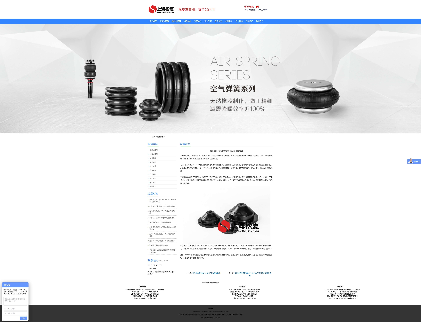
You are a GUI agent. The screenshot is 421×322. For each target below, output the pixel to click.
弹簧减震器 (164, 21)
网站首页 (153, 21)
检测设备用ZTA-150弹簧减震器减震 (161, 218)
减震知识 (197, 21)
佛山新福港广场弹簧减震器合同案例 (342, 294)
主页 (153, 137)
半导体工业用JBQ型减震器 (158, 245)
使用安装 (218, 21)
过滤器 (226, 311)
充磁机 (222, 311)
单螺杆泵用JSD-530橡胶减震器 (160, 222)
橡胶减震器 (176, 21)
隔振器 (261, 180)
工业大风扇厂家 (197, 311)
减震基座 (187, 21)
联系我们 (259, 21)
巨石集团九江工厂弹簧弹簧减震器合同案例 (342, 292)
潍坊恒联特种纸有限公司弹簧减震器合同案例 (342, 296)
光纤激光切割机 (206, 311)
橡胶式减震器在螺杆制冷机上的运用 (244, 298)
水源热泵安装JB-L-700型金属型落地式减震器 (244, 289)
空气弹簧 (208, 21)
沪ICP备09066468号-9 (207, 317)
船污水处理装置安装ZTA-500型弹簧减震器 (244, 292)
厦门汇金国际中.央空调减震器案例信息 (342, 298)
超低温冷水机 (186, 156)
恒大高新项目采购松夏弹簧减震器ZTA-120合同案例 (342, 289)
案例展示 (228, 21)
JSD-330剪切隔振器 (201, 165)
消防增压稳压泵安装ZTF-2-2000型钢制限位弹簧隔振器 (145, 289)
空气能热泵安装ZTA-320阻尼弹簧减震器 (206, 273)
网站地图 (217, 317)
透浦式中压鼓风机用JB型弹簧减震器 (161, 241)
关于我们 (249, 21)
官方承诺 (239, 21)
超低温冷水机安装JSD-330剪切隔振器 (162, 206)
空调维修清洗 (216, 311)
